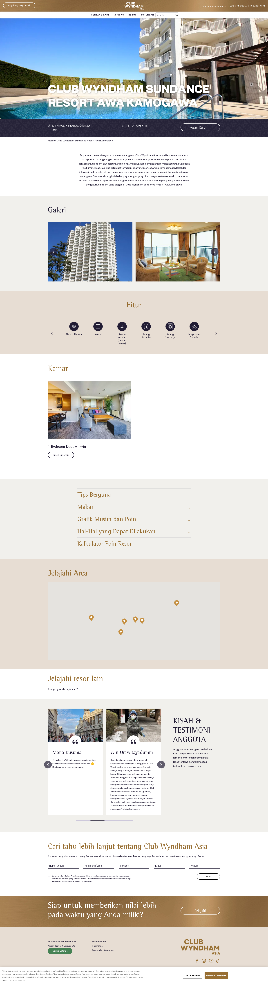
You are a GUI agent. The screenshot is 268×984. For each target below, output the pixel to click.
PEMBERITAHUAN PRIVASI (62, 941)
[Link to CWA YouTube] (211, 961)
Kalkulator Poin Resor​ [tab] (104, 543)
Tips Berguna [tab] (94, 494)
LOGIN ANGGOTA (238, 6)
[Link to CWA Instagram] (204, 961)
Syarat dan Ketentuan (103, 950)
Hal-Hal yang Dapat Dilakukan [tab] (116, 531)
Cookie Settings (60, 951)
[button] (177, 603)
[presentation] (53, 252)
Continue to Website (216, 975)
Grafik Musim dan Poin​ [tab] (106, 519)
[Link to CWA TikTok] (217, 961)
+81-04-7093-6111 (136, 125)
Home (51, 140)
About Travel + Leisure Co (61, 945)
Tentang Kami (100, 14)
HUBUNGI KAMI (257, 6)
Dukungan (147, 14)
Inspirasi (119, 14)
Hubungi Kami (99, 941)
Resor (132, 14)
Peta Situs (97, 945)
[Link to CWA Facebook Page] (197, 961)
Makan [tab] (86, 506)
